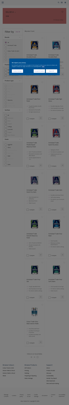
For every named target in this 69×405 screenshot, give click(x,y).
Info (43, 66)
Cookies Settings (17, 71)
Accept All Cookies (39, 71)
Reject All (51, 71)
